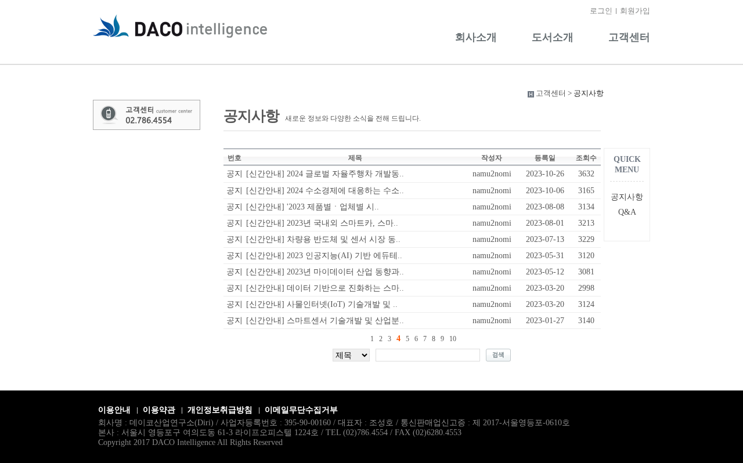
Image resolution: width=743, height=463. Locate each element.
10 (452, 339)
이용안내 (114, 410)
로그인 (601, 10)
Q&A (627, 212)
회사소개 (476, 37)
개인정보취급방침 (220, 410)
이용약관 (159, 410)
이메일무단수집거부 (301, 410)
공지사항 (627, 197)
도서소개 (553, 37)
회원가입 (635, 10)
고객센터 (629, 37)
